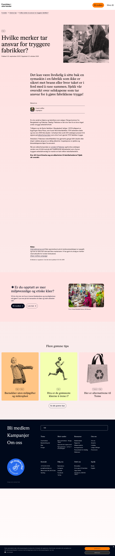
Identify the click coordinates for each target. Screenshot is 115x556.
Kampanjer (18, 435)
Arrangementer (78, 447)
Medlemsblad (78, 441)
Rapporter (77, 443)
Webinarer (77, 452)
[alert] (57, 550)
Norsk (92, 466)
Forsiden (4, 13)
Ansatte (93, 443)
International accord (37, 249)
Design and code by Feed (13, 482)
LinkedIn (60, 470)
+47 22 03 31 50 (45, 466)
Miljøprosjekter (78, 445)
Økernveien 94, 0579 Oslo (48, 470)
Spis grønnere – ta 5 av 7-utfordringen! (65, 447)
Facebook (60, 473)
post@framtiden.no (46, 468)
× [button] (113, 546)
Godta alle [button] (97, 548)
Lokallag (93, 445)
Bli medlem (18, 428)
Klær (42, 445)
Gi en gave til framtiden (80, 468)
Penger (43, 447)
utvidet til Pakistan (57, 147)
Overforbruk (44, 441)
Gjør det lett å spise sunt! (65, 444)
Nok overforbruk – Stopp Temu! (65, 441)
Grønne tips (13, 13)
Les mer (52, 550)
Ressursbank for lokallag (81, 450)
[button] (38, 552)
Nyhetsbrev (61, 466)
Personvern (94, 450)
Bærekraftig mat (45, 443)
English (93, 468)
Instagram (60, 468)
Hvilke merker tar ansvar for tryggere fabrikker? (34, 13)
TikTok (59, 475)
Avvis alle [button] (97, 552)
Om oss (14, 443)
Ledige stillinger (95, 447)
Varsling (43, 473)
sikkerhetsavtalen (44, 135)
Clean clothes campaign (38, 256)
